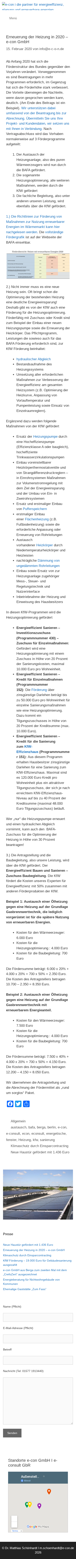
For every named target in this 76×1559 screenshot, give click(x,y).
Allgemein (18, 1121)
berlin (51, 1127)
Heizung (24, 1140)
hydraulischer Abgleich (33, 359)
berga (41, 1127)
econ (25, 1134)
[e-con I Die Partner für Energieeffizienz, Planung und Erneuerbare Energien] (39, 6)
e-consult (13, 1134)
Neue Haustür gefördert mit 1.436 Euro (40, 1152)
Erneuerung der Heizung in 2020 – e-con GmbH (34, 1250)
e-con (62, 1127)
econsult (37, 1134)
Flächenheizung (37, 519)
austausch (18, 1127)
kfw (35, 1140)
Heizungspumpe (46, 436)
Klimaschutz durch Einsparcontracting (39, 1146)
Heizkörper (44, 545)
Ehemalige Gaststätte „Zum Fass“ (24, 1289)
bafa (31, 1127)
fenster (11, 1140)
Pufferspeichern (35, 509)
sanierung (47, 1140)
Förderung (39, 690)
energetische (56, 1134)
